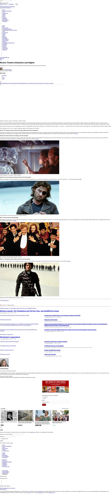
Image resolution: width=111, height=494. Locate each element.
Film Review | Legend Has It (10, 337)
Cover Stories (5, 40)
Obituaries (4, 17)
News (3, 9)
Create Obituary (5, 471)
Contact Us (4, 47)
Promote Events (5, 466)
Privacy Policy (3, 489)
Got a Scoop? (8, 7)
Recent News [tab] (11, 305)
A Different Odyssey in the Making (54, 346)
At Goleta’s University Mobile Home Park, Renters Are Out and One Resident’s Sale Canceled (70, 329)
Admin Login (5, 474)
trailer (76, 133)
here (33, 432)
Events (3, 15)
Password (2, 436)
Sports (3, 16)
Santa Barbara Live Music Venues (9, 30)
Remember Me (4, 438)
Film (1, 59)
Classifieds (4, 21)
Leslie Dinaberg (8, 69)
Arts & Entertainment (7, 11)
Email (43, 400)
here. (12, 443)
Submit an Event (3, 4)
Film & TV (2, 58)
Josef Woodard (4, 339)
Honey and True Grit (50, 354)
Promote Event (5, 450)
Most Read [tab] (3, 305)
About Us (4, 46)
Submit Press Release (7, 461)
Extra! (45, 398)
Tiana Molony (4, 312)
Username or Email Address (6, 434)
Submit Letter (5, 473)
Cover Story (5, 457)
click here (29, 492)
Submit (44, 404)
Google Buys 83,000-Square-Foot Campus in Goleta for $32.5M (62, 315)
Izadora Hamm (49, 317)
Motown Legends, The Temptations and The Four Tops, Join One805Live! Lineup (29, 311)
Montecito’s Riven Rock (51, 319)
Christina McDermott (50, 331)
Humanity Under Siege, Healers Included (55, 341)
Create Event (5, 48)
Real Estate (4, 19)
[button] (8, 418)
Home (3, 25)
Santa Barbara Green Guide (8, 42)
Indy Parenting (5, 20)
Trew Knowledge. (39, 492)
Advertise (4, 45)
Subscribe (2, 7)
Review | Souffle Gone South (52, 350)
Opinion (4, 14)
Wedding (4, 41)
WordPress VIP (51, 492)
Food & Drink (5, 13)
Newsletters (11, 4)
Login (17, 4)
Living (3, 12)
